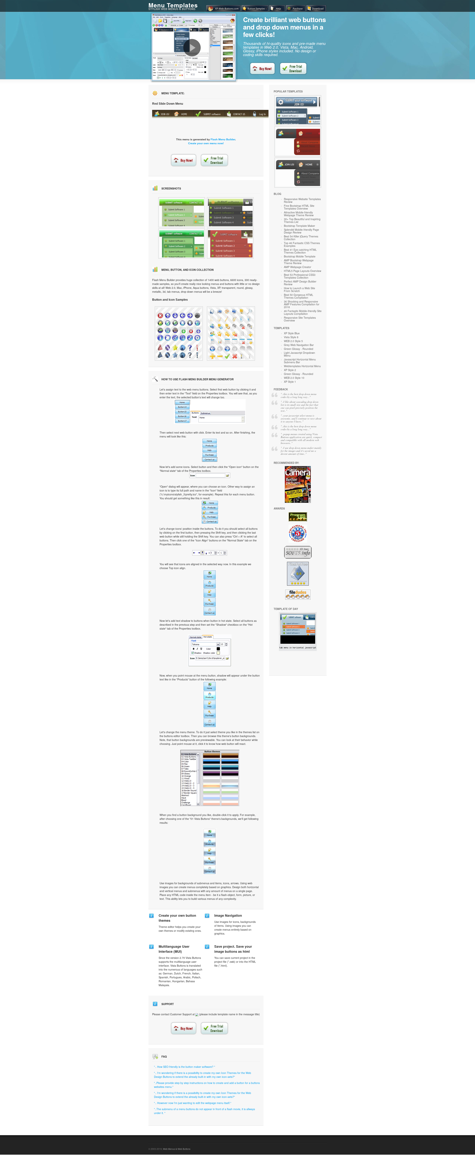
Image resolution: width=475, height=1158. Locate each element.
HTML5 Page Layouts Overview (302, 271)
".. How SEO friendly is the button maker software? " (184, 1067)
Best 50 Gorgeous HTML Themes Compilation (298, 296)
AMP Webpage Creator (297, 267)
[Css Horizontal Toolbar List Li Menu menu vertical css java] (230, 212)
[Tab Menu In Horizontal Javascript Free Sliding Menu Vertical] (298, 650)
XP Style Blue (292, 333)
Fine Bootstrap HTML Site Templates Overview (299, 207)
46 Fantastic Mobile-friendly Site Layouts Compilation (303, 312)
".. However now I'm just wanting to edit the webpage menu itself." (192, 1103)
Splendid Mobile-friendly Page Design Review (301, 231)
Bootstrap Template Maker (299, 226)
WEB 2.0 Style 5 (293, 341)
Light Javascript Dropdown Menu (299, 354)
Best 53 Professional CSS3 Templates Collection (299, 276)
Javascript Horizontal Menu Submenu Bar (300, 360)
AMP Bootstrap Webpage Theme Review (299, 261)
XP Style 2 (290, 370)
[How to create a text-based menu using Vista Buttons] (192, 47)
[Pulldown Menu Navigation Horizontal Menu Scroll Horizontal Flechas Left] (297, 141)
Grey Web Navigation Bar (299, 345)
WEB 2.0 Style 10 (294, 378)
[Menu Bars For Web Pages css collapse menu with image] (181, 243)
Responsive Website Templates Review (302, 200)
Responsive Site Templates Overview (300, 319)
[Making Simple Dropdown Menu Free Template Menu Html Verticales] (231, 333)
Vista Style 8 (291, 337)
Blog (277, 194)
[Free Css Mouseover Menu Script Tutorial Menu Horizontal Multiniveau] (297, 173)
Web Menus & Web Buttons (176, 1148)
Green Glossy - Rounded (298, 349)
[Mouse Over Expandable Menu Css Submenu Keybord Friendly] (297, 110)
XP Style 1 (290, 381)
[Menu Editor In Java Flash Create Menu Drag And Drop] (179, 333)
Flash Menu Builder (223, 139)
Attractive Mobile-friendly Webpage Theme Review (299, 213)
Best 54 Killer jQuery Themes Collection (301, 237)
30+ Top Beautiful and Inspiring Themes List (302, 220)
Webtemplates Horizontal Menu (302, 366)
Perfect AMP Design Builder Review (300, 283)
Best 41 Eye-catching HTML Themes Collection (300, 251)
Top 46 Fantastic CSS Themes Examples (302, 244)
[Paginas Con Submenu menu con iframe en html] (181, 212)
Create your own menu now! (206, 143)
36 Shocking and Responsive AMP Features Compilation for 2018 (301, 304)
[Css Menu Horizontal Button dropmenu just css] (230, 243)
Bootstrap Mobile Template (299, 256)
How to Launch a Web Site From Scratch (299, 289)
